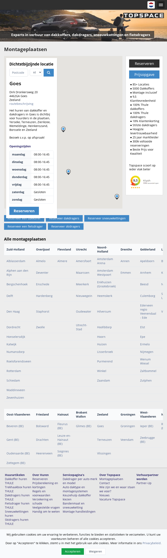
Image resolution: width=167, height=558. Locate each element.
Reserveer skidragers (65, 226)
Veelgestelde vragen (46, 507)
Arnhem (145, 273)
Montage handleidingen (79, 511)
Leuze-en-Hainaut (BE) (64, 440)
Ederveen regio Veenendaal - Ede (148, 311)
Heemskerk (104, 296)
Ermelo (145, 344)
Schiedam (13, 380)
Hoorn (101, 337)
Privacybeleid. (152, 543)
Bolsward (42, 426)
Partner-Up (144, 483)
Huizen (102, 344)
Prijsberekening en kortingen (45, 485)
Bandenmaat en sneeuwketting (74, 505)
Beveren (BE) (15, 426)
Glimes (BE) (83, 426)
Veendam (127, 440)
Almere (62, 261)
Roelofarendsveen (19, 361)
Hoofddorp (104, 327)
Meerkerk (82, 284)
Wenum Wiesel (145, 361)
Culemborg (147, 296)
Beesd (144, 284)
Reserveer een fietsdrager (25, 226)
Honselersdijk (16, 337)
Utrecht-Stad (81, 327)
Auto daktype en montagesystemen (75, 489)
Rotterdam (14, 371)
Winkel (101, 371)
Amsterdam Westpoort (105, 273)
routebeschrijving (21, 104)
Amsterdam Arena (105, 261)
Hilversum (104, 311)
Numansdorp (16, 352)
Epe (142, 337)
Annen (125, 261)
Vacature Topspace (112, 499)
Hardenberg (44, 296)
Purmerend (105, 361)
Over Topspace (109, 475)
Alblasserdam (16, 261)
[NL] (151, 5)
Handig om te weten (46, 511)
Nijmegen (146, 352)
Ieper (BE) (146, 426)
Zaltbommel (148, 371)
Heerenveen (44, 453)
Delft (10, 296)
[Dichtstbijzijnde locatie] (49, 73)
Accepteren (72, 551)
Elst (142, 327)
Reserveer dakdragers (64, 218)
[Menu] (161, 5)
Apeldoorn (147, 261)
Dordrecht (13, 327)
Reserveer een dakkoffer (24, 218)
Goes (100, 426)
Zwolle (40, 327)
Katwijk (11, 344)
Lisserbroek (105, 352)
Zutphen (146, 380)
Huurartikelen (15, 475)
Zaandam (103, 380)
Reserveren (144, 63)
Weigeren (95, 551)
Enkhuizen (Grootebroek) (106, 284)
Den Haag (13, 311)
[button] (117, 196)
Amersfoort (83, 261)
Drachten (42, 440)
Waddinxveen (16, 390)
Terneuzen (104, 440)
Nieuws (104, 495)
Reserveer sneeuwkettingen (107, 218)
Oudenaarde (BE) (18, 453)
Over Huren (40, 475)
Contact (104, 483)
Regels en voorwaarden (41, 493)
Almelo (40, 261)
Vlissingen (104, 453)
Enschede (42, 284)
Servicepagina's (73, 475)
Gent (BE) (13, 440)
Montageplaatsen (111, 479)
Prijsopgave (144, 74)
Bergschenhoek (17, 284)
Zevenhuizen (15, 397)
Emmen (126, 273)
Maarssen (82, 273)
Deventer (42, 273)
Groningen (128, 426)
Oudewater (83, 311)
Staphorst (42, 311)
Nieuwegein (84, 296)
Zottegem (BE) (16, 463)
